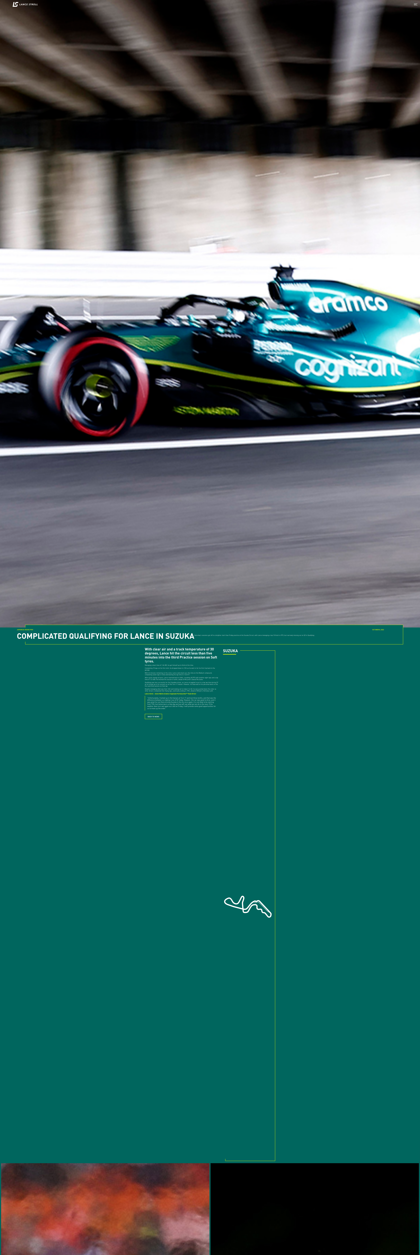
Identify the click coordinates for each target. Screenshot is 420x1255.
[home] (25, 4)
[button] (415, 4)
